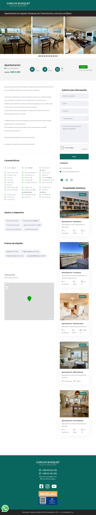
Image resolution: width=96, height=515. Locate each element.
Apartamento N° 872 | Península (72, 421)
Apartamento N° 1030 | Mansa (71, 221)
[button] (39, 56)
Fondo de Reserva (13, 225)
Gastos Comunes (12, 221)
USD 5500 (36, 256)
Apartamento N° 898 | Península (72, 372)
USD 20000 (12, 251)
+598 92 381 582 (49, 473)
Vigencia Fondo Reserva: (32, 225)
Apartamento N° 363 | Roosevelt (72, 323)
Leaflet (52, 319)
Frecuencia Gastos (30, 221)
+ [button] (7, 285)
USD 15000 (30, 251)
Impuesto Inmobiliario (14, 229)
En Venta (82, 194)
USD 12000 (15, 256)
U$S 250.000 (69, 317)
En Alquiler (83, 67)
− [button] (7, 288)
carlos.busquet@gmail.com (71, 172)
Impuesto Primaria (31, 229)
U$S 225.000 (69, 266)
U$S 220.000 (69, 215)
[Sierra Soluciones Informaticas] (72, 512)
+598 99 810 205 (67, 168)
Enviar (74, 156)
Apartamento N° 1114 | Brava (71, 272)
